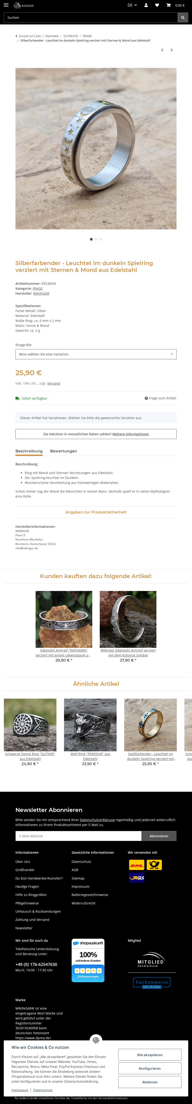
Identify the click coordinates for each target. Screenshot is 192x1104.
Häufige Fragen (27, 886)
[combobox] (96, 354)
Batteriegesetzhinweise (90, 894)
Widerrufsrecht (84, 903)
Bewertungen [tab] (63, 451)
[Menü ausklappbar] (6, 3)
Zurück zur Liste (30, 36)
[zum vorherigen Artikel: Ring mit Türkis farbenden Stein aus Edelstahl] (162, 50)
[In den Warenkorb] (19, 65)
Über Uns (22, 861)
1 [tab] (91, 239)
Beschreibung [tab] (29, 451)
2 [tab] (96, 239)
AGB (75, 870)
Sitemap (78, 878)
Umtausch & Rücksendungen (38, 911)
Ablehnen (150, 1082)
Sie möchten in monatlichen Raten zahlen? (96, 434)
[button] (146, 5)
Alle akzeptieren (150, 1055)
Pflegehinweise (27, 903)
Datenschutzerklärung (97, 820)
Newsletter (24, 928)
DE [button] (130, 5)
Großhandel (24, 870)
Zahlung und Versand (32, 919)
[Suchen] (182, 17)
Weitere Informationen (130, 434)
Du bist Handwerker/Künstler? (39, 878)
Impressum (19, 1090)
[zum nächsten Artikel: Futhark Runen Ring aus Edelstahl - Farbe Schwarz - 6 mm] (172, 50)
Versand (53, 383)
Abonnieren (159, 836)
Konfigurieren (150, 1068)
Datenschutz (43, 1090)
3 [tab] (100, 239)
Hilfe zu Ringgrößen (31, 894)
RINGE (38, 288)
